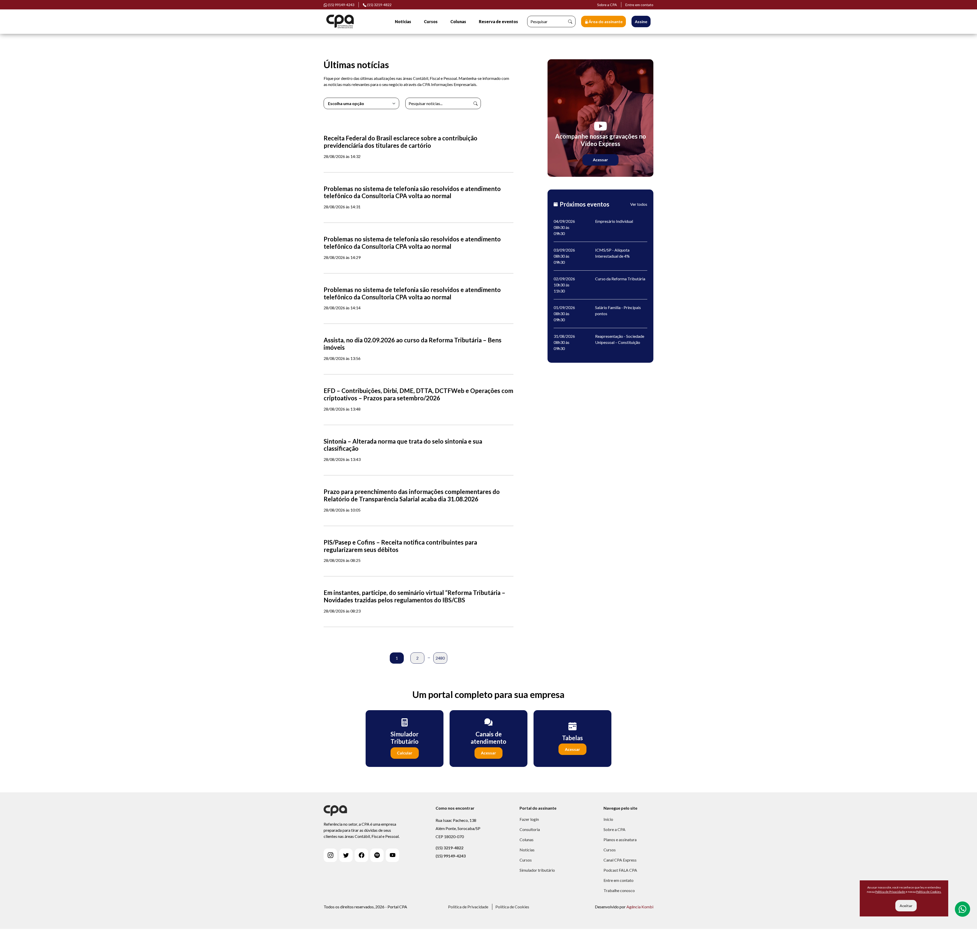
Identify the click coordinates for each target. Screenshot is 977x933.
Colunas (458, 21)
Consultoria (530, 829)
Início (608, 819)
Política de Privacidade (468, 906)
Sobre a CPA (607, 5)
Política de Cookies (512, 906)
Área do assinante (605, 21)
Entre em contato (639, 5)
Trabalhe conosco (619, 890)
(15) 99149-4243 (451, 855)
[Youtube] (392, 855)
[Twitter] (346, 855)
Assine (641, 21)
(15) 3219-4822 (379, 5)
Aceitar (906, 905)
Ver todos (638, 204)
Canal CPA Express (620, 859)
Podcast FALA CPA (620, 870)
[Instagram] (330, 855)
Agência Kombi (639, 906)
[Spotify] (377, 855)
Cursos (431, 21)
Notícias (403, 21)
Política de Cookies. (928, 891)
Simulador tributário (537, 870)
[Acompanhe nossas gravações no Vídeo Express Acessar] (600, 117)
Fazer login (529, 819)
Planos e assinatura (620, 839)
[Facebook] (361, 855)
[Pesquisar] (570, 21)
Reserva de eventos (498, 21)
